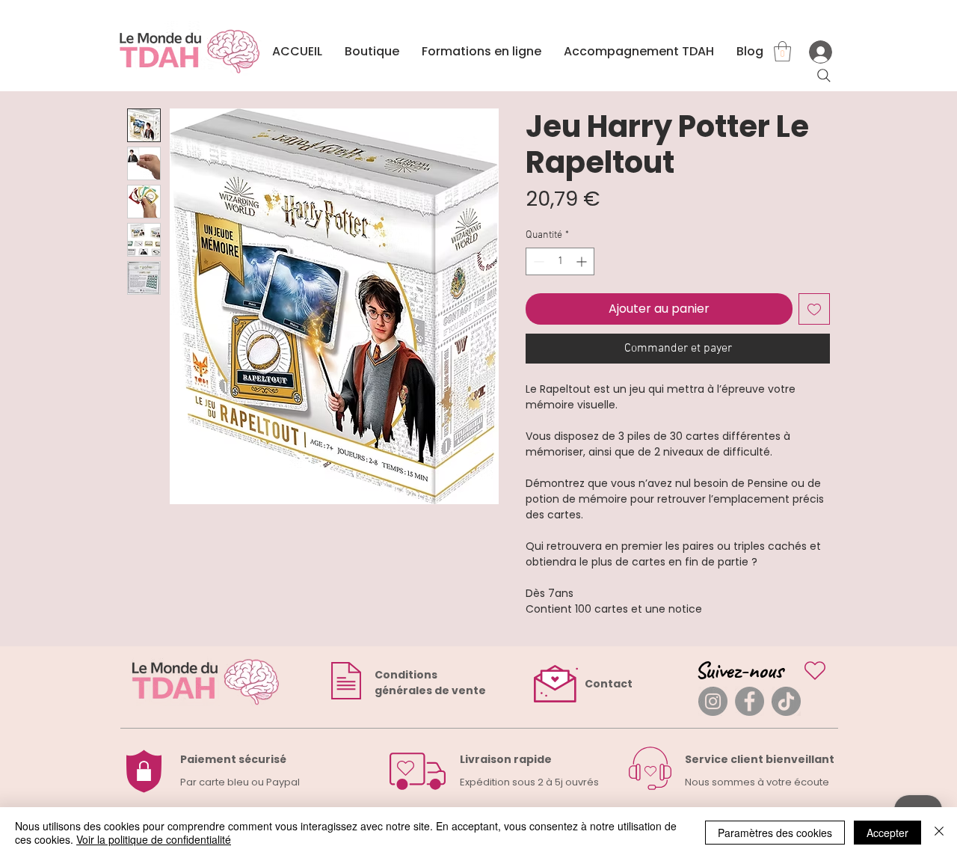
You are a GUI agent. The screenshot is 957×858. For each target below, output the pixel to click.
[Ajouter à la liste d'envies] (814, 309)
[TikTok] (786, 701)
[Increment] (582, 261)
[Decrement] (537, 261)
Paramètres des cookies (775, 832)
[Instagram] (712, 701)
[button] (782, 51)
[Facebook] (749, 701)
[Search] (824, 75)
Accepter (887, 832)
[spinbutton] (560, 261)
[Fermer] (939, 832)
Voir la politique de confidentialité (153, 839)
